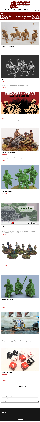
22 (25, 386)
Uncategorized (20, 18)
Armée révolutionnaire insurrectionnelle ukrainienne (13, 263)
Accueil (15, 18)
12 (18, 386)
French (1, 421)
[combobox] (20, 403)
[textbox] (20, 403)
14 (21, 386)
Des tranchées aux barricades (14, 9)
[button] (20, 421)
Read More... (4, 87)
